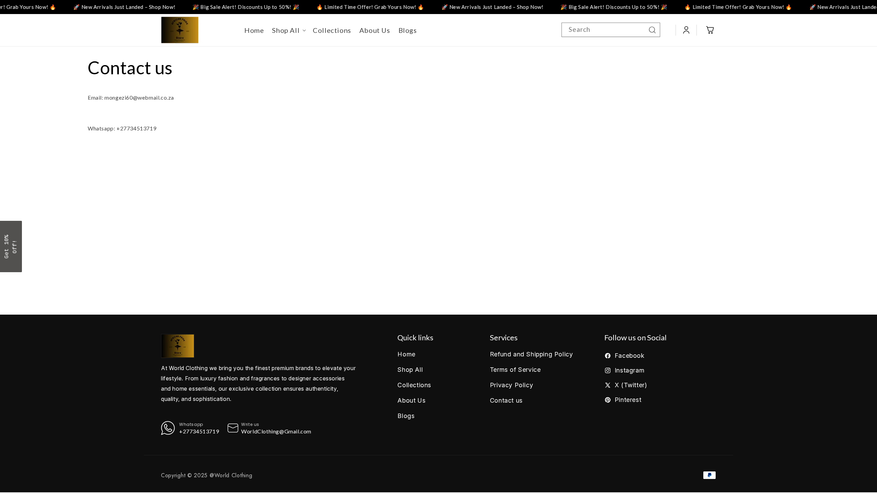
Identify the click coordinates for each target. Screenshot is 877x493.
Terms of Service (515, 369)
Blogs (406, 415)
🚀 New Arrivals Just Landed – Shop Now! (108, 7)
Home (406, 354)
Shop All (410, 369)
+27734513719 (199, 431)
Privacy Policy (511, 385)
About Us (411, 400)
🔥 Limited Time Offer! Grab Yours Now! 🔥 (354, 7)
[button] (288, 30)
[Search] (652, 29)
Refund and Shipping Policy (531, 354)
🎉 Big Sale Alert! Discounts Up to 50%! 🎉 (229, 7)
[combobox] (611, 30)
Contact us (506, 400)
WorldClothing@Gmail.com (276, 431)
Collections (414, 385)
